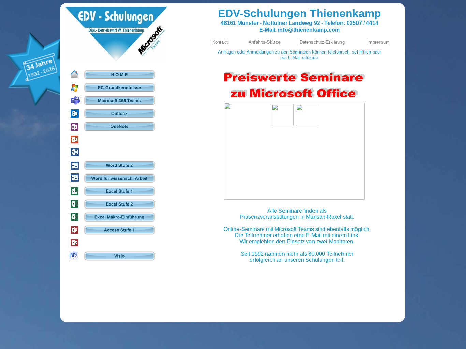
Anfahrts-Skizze (264, 42)
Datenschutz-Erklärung (322, 42)
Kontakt (220, 42)
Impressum (378, 42)
